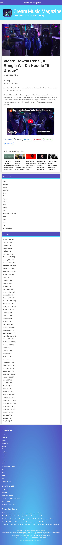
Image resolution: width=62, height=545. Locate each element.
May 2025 (6, 283)
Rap (4, 219)
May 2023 (6, 353)
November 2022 (7, 368)
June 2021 (6, 418)
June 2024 (6, 315)
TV (4, 225)
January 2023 (7, 362)
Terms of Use (35, 537)
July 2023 (6, 347)
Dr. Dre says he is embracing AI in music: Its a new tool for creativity (21, 513)
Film (4, 196)
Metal (5, 204)
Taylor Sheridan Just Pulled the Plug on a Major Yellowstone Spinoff (22, 516)
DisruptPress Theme (37, 540)
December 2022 (7, 365)
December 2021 (7, 400)
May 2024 (6, 318)
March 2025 (6, 289)
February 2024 (7, 327)
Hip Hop (7, 81)
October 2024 (7, 303)
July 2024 (6, 312)
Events (5, 193)
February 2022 (7, 394)
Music (5, 207)
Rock (4, 222)
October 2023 (7, 339)
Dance (5, 187)
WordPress (27, 540)
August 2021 (7, 412)
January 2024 (7, 330)
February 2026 (7, 257)
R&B (4, 216)
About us (4, 492)
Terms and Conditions (8, 504)
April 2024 (6, 321)
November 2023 (7, 336)
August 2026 (7, 239)
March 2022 (6, 391)
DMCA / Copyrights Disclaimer (11, 498)
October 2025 (7, 268)
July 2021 (6, 415)
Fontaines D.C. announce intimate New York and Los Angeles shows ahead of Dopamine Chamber (30, 524)
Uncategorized (7, 228)
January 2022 (7, 397)
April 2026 (6, 251)
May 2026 (6, 248)
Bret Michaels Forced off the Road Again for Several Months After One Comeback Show (27, 519)
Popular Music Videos (9, 213)
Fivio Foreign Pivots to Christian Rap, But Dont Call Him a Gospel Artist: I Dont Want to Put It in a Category (9, 167)
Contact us (5, 490)
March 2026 (6, 254)
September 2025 (8, 271)
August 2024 (7, 309)
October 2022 (7, 371)
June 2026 (6, 245)
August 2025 (7, 274)
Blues (4, 181)
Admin (16, 75)
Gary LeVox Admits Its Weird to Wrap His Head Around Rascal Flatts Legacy (24, 522)
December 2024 (7, 298)
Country (5, 184)
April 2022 (6, 388)
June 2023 (6, 350)
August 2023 (7, 345)
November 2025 (7, 265)
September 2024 (8, 306)
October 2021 (7, 406)
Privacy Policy (6, 501)
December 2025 (7, 263)
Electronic (6, 190)
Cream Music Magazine (32, 3)
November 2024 (7, 301)
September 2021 (8, 409)
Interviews (6, 202)
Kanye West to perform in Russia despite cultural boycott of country (31, 165)
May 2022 (6, 386)
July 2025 (6, 277)
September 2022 (8, 374)
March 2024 (6, 324)
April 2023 (6, 356)
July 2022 (6, 380)
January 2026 (7, 260)
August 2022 (7, 377)
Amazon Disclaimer (7, 495)
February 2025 (7, 292)
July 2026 (6, 242)
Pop (4, 210)
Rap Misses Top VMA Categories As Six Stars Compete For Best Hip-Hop (41, 165)
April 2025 (6, 286)
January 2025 (7, 295)
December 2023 (7, 333)
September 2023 (8, 342)
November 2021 (7, 403)
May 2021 (6, 421)
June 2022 (6, 383)
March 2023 (6, 359)
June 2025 (6, 280)
